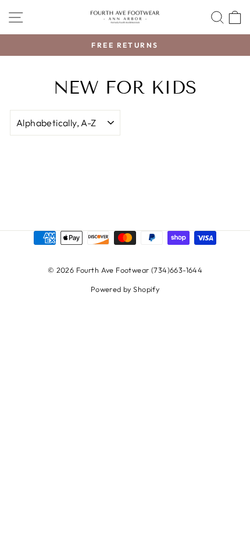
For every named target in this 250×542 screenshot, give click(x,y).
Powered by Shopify (125, 289)
